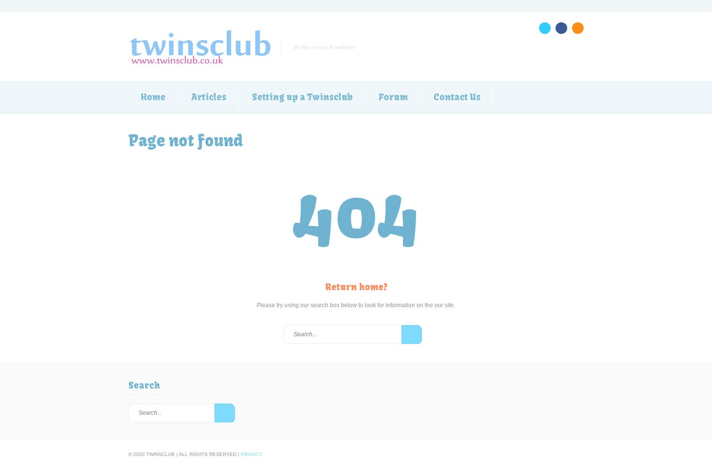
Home (153, 97)
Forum (393, 97)
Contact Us (456, 97)
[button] (412, 334)
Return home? (356, 287)
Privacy (251, 454)
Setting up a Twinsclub (302, 97)
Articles (208, 97)
